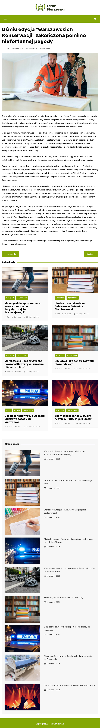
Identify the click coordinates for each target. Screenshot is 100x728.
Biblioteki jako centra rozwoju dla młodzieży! (63, 597)
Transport (10, 298)
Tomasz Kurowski (14, 317)
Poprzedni (11, 254)
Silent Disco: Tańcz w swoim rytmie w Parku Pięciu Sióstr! (73, 417)
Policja (17, 410)
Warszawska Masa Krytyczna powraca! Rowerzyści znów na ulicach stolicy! (24, 364)
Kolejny (90, 254)
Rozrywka (60, 410)
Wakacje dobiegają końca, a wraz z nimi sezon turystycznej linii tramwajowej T (22, 308)
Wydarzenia (45, 49)
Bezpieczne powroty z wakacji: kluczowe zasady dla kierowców (25, 419)
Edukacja (59, 356)
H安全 (8, 410)
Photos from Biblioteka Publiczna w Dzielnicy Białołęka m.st (70, 306)
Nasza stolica (34, 49)
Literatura (60, 298)
